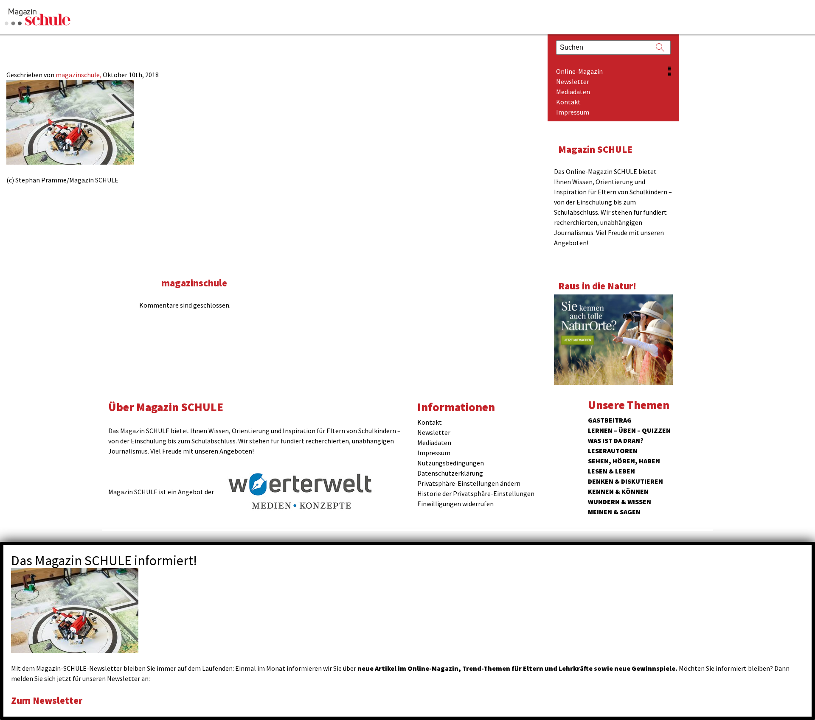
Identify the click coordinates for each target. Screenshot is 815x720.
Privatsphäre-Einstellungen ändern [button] (468, 483)
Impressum (572, 112)
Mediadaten (573, 91)
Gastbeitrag (610, 420)
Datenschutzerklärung (450, 473)
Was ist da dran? (616, 440)
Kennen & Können (618, 491)
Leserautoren (613, 450)
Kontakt (568, 102)
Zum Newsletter (46, 700)
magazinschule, (79, 74)
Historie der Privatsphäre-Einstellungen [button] (475, 493)
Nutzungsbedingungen (450, 463)
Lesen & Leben (611, 471)
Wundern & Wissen (619, 501)
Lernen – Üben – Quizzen (629, 430)
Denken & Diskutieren (625, 481)
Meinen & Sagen (614, 511)
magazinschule (194, 283)
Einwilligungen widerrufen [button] (455, 503)
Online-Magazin (579, 71)
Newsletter (572, 81)
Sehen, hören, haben (624, 461)
